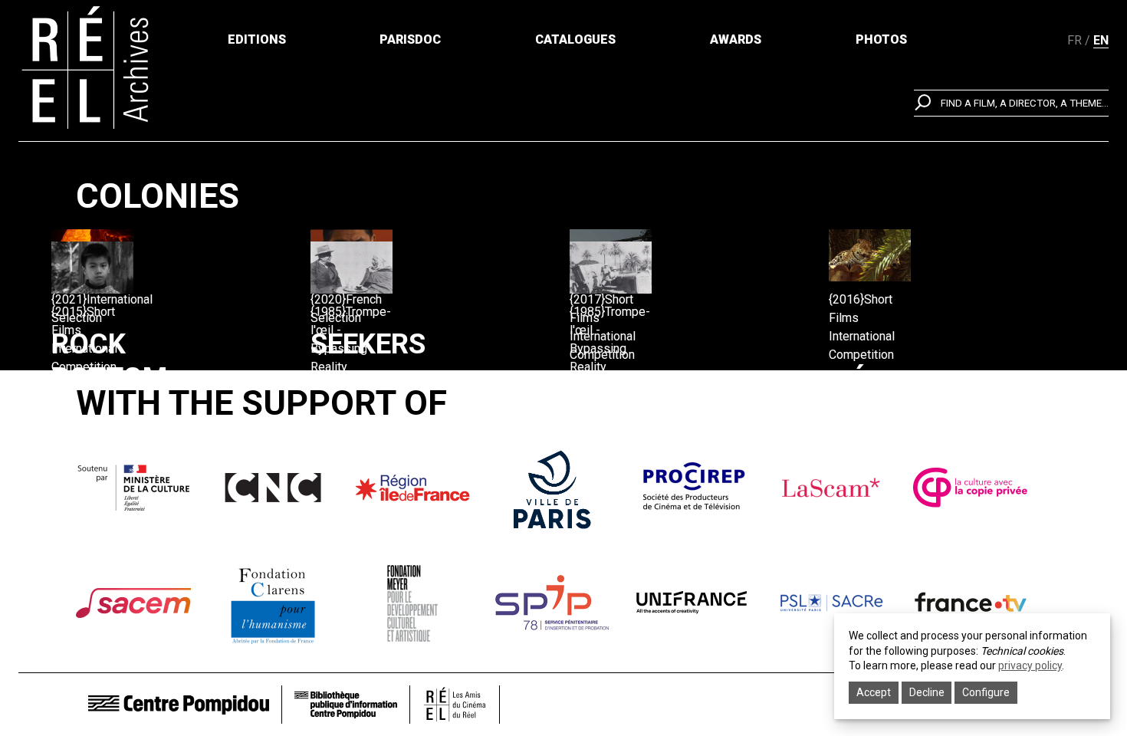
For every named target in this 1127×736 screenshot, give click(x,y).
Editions (257, 39)
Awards (735, 39)
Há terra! (876, 397)
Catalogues (575, 39)
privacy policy (1030, 665)
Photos (881, 39)
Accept (873, 692)
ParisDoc (410, 39)
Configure (986, 692)
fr (1074, 40)
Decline (927, 692)
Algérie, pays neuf (628, 427)
